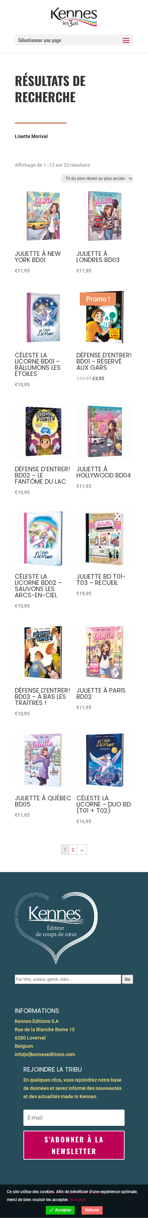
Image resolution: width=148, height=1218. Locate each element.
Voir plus (78, 1199)
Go (127, 979)
